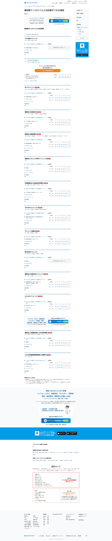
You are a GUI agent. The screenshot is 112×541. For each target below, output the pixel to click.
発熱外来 (26, 516)
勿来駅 (34, 460)
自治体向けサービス (82, 516)
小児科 (25, 519)
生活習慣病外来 (36, 524)
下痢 (68, 452)
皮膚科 (34, 516)
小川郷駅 (61, 460)
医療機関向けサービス (83, 514)
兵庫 (48, 517)
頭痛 (43, 452)
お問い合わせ (80, 1)
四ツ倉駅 (65, 460)
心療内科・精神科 (27, 521)
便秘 (51, 452)
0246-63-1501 (29, 307)
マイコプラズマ (59, 452)
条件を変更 (82, 38)
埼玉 (44, 521)
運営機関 (85, 1)
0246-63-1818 (29, 194)
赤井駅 (52, 460)
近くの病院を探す (29, 6)
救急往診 (60, 3)
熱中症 (64, 452)
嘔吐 (54, 452)
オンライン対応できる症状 (31, 80)
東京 (44, 517)
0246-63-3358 (29, 123)
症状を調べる (74, 3)
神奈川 (44, 519)
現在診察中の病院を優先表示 (32, 34)
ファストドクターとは (83, 3)
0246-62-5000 (29, 285)
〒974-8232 (35, 279)
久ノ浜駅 (70, 460)
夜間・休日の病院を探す (70, 519)
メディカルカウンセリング (57, 514)
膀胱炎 (71, 452)
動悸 (77, 452)
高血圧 (34, 454)
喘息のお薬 (35, 521)
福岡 (48, 523)
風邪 (34, 452)
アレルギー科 (26, 528)
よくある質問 (75, 1)
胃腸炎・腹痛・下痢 (28, 526)
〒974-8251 (35, 236)
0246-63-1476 (29, 241)
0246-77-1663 (29, 50)
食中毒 (36, 452)
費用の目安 (64, 424)
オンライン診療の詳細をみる (48, 70)
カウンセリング (67, 3)
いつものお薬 (35, 517)
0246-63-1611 (29, 99)
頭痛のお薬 (35, 519)
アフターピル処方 (36, 526)
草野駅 (56, 460)
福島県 (34, 6)
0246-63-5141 (29, 344)
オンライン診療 (54, 3)
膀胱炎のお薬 (35, 523)
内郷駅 (44, 460)
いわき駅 (48, 460)
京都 (48, 519)
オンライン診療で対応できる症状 (59, 23)
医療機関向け (69, 1)
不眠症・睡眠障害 (27, 524)
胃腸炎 (46, 452)
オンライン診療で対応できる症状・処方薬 (58, 324)
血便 (75, 452)
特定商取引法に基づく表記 (71, 535)
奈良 (48, 521)
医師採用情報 (81, 520)
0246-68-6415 (29, 263)
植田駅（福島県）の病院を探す (41, 6)
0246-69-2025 (29, 366)
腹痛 (40, 452)
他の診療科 (67, 89)
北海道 (44, 516)
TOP (25, 6)
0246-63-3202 (29, 145)
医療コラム (68, 517)
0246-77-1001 (29, 170)
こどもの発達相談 (27, 523)
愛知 (44, 524)
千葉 (44, 523)
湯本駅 (40, 460)
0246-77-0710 (29, 220)
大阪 (48, 516)
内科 (34, 446)
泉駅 (37, 460)
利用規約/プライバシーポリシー (58, 535)
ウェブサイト (28, 101)
